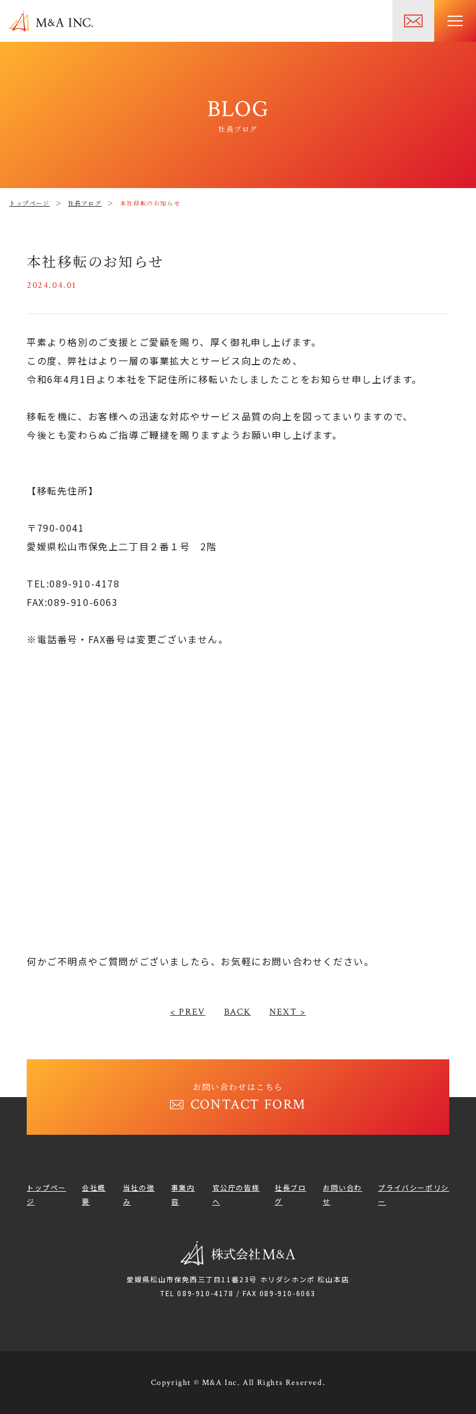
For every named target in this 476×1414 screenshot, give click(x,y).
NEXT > (287, 1012)
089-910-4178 (205, 1293)
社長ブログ (85, 203)
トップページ (29, 203)
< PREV (187, 1012)
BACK (237, 1012)
